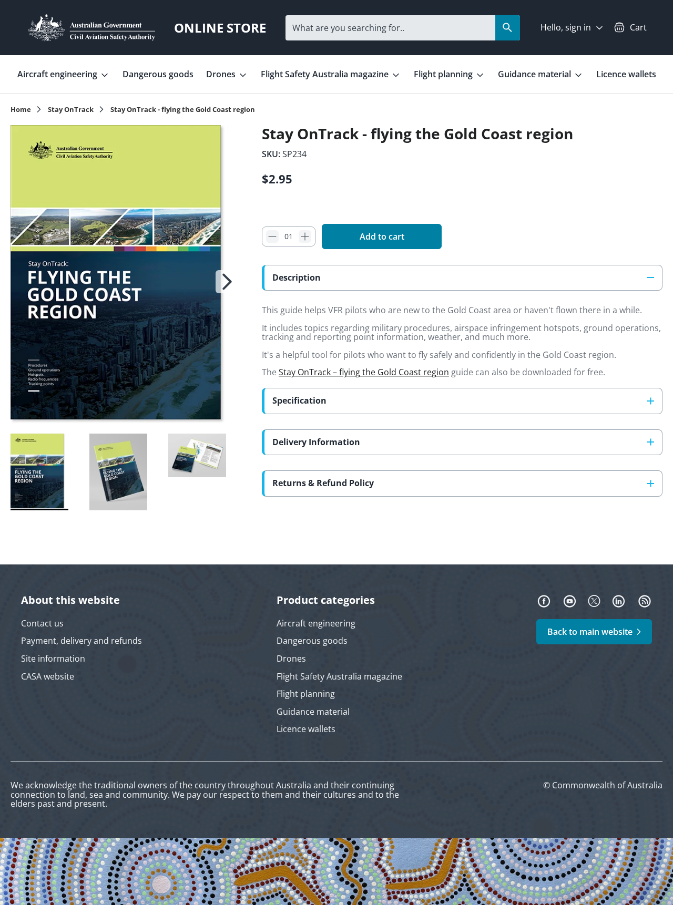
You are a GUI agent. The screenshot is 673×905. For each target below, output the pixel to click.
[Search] (507, 27)
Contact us (42, 623)
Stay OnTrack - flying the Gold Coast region (182, 110)
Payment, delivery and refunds (81, 640)
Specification (299, 400)
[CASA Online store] (91, 28)
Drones (222, 74)
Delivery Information (316, 442)
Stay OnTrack (71, 110)
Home (21, 110)
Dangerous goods (158, 74)
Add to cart (382, 236)
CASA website (47, 676)
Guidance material (535, 74)
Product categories (326, 600)
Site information (53, 658)
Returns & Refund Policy (323, 483)
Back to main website (590, 631)
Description (296, 277)
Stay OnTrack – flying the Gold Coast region (364, 372)
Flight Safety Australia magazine (326, 74)
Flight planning (444, 74)
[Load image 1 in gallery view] (125, 276)
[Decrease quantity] (272, 236)
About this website (70, 600)
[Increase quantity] (305, 236)
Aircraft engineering (58, 74)
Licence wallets (626, 74)
